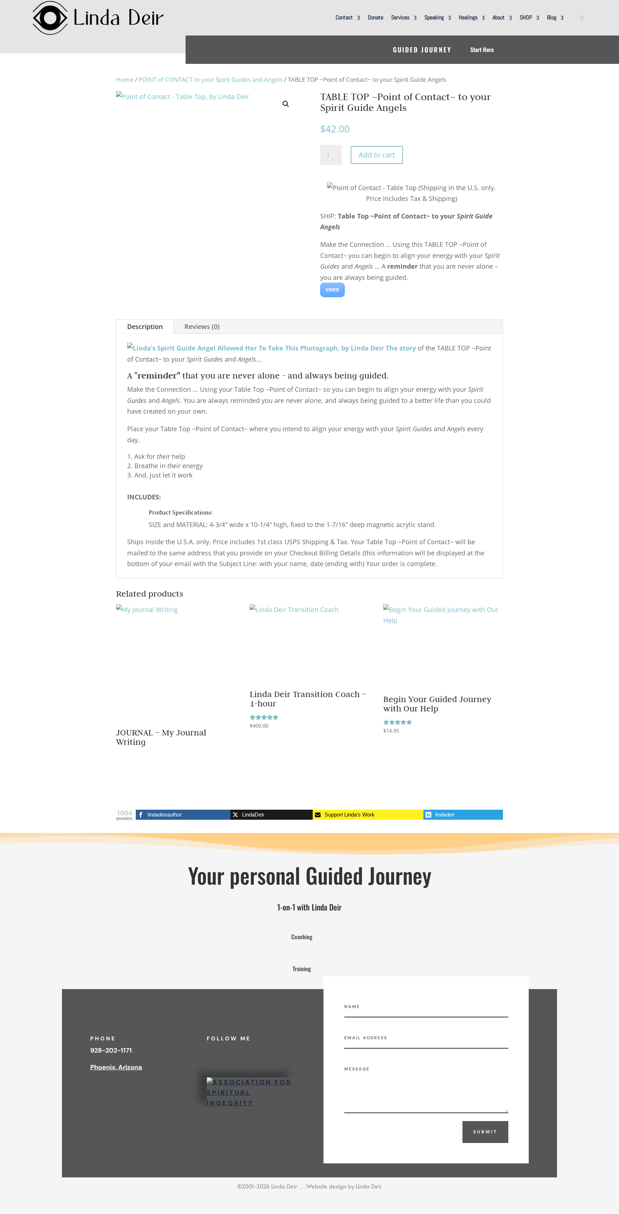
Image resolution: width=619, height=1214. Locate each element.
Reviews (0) (202, 326)
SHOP (526, 17)
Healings (468, 17)
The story (401, 348)
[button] (285, 104)
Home (125, 79)
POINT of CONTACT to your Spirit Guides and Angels (211, 79)
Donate (375, 17)
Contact (344, 17)
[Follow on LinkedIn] (226, 1051)
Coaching (301, 936)
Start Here (482, 49)
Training (302, 968)
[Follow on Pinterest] (269, 1051)
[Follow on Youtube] (241, 1051)
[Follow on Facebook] (212, 1051)
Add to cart (377, 155)
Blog (551, 17)
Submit (485, 1132)
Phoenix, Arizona (116, 1067)
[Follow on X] (255, 1051)
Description (145, 326)
